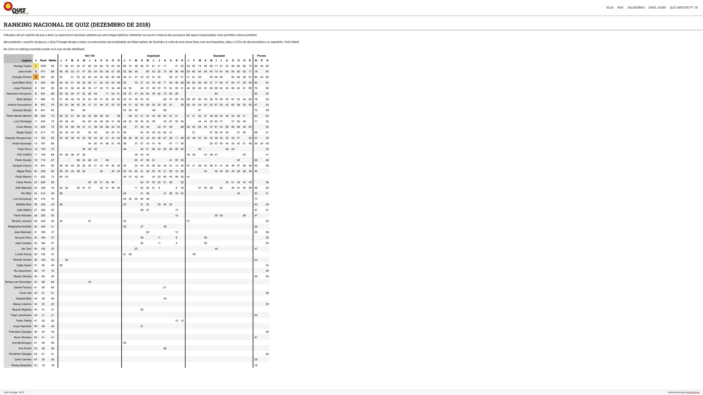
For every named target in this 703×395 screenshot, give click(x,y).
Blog (610, 7)
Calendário (636, 7)
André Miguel (692, 392)
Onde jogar (657, 7)
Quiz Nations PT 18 (684, 7)
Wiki (620, 7)
